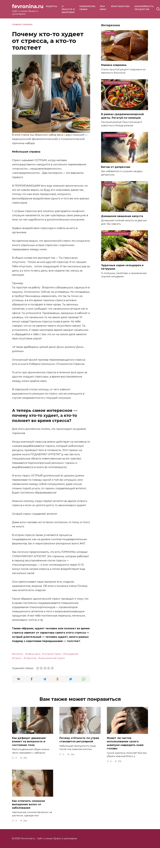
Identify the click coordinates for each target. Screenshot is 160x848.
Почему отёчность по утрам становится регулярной (79, 740)
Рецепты (51, 6)
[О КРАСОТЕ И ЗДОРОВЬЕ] (124, 108)
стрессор (31, 658)
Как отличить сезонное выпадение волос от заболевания (28, 804)
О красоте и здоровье (68, 9)
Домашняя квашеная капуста (122, 215)
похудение (71, 654)
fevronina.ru (27, 6)
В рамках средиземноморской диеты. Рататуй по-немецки (122, 116)
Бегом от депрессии (115, 166)
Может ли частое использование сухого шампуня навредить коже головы (125, 743)
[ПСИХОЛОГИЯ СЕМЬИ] (124, 160)
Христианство (120, 6)
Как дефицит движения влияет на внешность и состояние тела (29, 742)
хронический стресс (52, 658)
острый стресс (52, 654)
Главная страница (22, 24)
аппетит (18, 654)
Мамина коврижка (113, 65)
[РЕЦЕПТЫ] (124, 58)
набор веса (33, 654)
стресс (18, 658)
